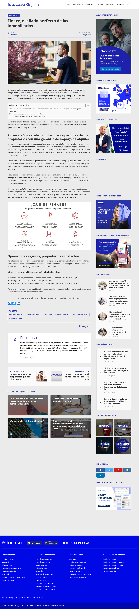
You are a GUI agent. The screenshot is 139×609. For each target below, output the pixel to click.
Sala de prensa (7, 565)
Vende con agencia (42, 580)
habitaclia (27, 597)
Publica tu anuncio (109, 559)
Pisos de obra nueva (43, 562)
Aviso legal (29, 606)
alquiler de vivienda (62, 314)
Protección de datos (42, 606)
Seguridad (5, 574)
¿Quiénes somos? (8, 559)
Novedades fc (78, 5)
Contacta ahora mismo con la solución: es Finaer (29, 116)
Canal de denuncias (8, 580)
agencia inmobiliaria (16, 314)
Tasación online (41, 577)
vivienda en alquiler (16, 318)
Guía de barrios (41, 571)
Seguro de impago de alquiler (46, 589)
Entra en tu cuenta (76, 571)
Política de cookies (57, 606)
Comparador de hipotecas (45, 583)
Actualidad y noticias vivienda (46, 586)
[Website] (21, 357)
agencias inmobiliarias (35, 314)
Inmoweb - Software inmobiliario (81, 574)
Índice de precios (41, 568)
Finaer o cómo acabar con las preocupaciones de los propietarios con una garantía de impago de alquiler (46, 110)
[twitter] (71, 543)
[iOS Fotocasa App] (34, 543)
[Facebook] (30, 357)
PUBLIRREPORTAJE (13, 15)
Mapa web (5, 562)
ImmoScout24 (38, 597)
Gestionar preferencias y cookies (13, 577)
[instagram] (67, 543)
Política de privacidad (9, 571)
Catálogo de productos (111, 568)
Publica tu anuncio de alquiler (113, 562)
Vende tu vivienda (109, 571)
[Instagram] (34, 357)
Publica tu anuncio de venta (113, 565)
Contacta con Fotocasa (78, 562)
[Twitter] (26, 357)
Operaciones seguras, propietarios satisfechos (27, 114)
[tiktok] (83, 543)
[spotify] (87, 543)
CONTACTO (120, 5)
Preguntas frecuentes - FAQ (11, 568)
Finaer (23, 175)
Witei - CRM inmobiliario (78, 577)
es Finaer (74, 298)
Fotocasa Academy (76, 565)
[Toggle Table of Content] (86, 105)
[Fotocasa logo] (12, 543)
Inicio (69, 5)
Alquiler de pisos (41, 565)
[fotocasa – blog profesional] (24, 4)
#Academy (89, 5)
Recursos (110, 5)
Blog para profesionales (78, 568)
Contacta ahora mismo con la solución (43, 298)
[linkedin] (79, 543)
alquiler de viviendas (81, 314)
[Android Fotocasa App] (51, 543)
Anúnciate (73, 559)
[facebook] (64, 543)
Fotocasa (14, 35)
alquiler (48, 314)
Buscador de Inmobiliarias (45, 574)
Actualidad (99, 5)
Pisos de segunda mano (44, 559)
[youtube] (75, 543)
